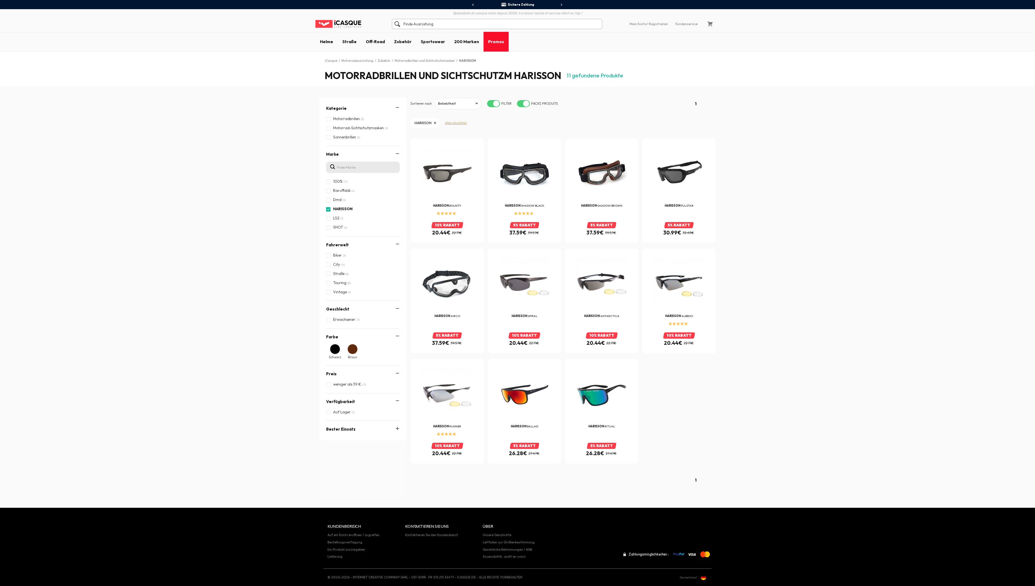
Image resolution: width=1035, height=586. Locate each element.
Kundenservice (686, 24)
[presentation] (473, 4)
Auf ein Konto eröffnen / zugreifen (353, 535)
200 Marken (466, 41)
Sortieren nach (421, 103)
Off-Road (375, 41)
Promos (496, 41)
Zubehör (403, 41)
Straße (349, 41)
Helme (326, 41)
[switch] (493, 103)
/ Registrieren (657, 24)
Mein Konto (638, 24)
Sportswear (433, 41)
